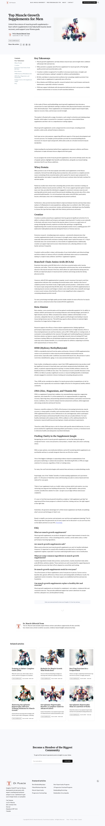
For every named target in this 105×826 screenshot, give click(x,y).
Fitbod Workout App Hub (39, 787)
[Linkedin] (27, 45)
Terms (67, 819)
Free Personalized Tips (54, 2)
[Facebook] (21, 45)
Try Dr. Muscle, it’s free (89, 2)
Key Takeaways (19, 60)
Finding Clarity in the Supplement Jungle (23, 80)
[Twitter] (24, 45)
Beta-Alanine (18, 71)
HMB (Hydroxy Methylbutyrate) (23, 73)
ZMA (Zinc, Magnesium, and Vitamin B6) (21, 76)
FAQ (15, 83)
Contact (70, 2)
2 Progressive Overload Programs (63, 787)
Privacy (72, 819)
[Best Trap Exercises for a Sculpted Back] (81, 664)
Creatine (16, 65)
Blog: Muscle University (37, 2)
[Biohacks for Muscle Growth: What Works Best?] (52, 664)
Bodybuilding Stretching (60, 790)
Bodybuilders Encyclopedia (61, 793)
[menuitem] (37, 2)
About (64, 2)
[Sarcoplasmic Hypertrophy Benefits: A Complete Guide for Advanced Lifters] (52, 702)
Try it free (59, 522)
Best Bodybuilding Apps (38, 784)
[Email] (29, 45)
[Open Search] (98, 2)
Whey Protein (18, 63)
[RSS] (98, 781)
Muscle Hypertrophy (38, 790)
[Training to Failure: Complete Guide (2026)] (23, 664)
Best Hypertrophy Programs (61, 784)
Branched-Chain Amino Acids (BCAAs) (22, 68)
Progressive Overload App (39, 793)
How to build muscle (14, 40)
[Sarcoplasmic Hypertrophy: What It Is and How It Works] (81, 702)
